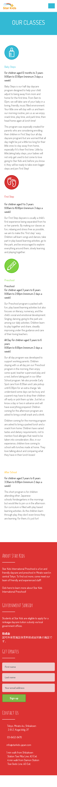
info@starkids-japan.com (19, 744)
